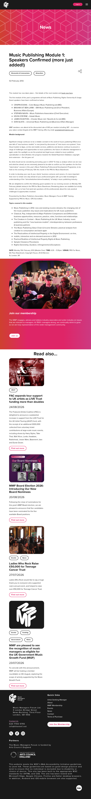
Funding (25, 632)
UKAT (13, 390)
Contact (50, 714)
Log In (78, 4)
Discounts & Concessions (20, 73)
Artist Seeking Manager (57, 699)
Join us (14, 335)
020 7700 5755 (17, 723)
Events (13, 558)
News (24, 558)
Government (15, 639)
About (49, 702)
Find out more (17, 448)
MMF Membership (54, 705)
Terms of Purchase (54, 716)
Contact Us (13, 721)
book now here (67, 93)
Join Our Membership (59, 724)
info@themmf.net (18, 726)
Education (39, 73)
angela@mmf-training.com (64, 130)
